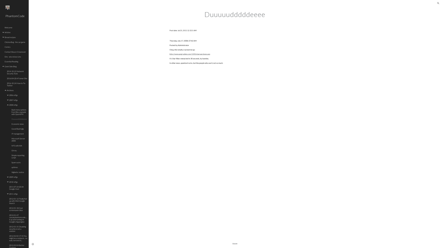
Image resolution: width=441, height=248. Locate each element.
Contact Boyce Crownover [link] (15, 52)
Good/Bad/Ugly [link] (17, 129)
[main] (234, 14)
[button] (438, 3)
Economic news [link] (17, 124)
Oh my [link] (14, 150)
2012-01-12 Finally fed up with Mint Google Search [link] (18, 201)
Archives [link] (10, 90)
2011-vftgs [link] (13, 194)
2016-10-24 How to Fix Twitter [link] (16, 84)
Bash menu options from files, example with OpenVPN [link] (18, 112)
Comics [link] (7, 47)
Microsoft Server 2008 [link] (18, 139)
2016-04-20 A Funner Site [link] (17, 78)
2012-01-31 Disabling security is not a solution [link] (17, 228)
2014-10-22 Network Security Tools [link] (15, 72)
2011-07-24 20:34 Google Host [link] (16, 188)
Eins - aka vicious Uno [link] (13, 57)
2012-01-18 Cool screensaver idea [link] (16, 209)
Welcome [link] (8, 27)
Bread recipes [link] (10, 37)
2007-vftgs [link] (13, 100)
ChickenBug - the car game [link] (15, 42)
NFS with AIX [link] (16, 146)
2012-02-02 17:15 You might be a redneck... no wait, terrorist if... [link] (18, 238)
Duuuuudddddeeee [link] (19, 119)
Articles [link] (8, 32)
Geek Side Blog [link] (11, 66)
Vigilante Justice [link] (17, 172)
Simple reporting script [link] (17, 156)
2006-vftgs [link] (13, 95)
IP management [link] (17, 134)
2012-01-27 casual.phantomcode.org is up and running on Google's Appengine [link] (18, 218)
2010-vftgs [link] (13, 182)
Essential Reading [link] (11, 61)
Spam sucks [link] (16, 162)
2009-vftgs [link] (13, 177)
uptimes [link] (14, 167)
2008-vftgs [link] (13, 105)
